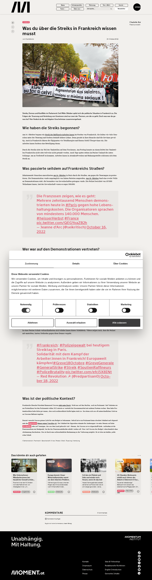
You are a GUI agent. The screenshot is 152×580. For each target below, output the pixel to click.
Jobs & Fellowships (112, 561)
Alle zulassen (119, 322)
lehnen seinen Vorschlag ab (47, 423)
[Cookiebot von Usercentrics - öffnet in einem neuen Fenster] (128, 255)
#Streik (70, 367)
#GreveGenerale (100, 363)
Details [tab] (76, 263)
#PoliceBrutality (51, 372)
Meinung (92, 5)
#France (71, 218)
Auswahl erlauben (76, 322)
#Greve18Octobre (69, 363)
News (63, 5)
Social (121, 5)
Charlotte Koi (135, 22)
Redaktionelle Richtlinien (115, 565)
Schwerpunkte (77, 5)
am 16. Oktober (59, 175)
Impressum (87, 565)
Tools (62, 9)
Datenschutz (87, 569)
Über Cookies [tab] (120, 263)
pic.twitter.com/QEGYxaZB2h (62, 222)
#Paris (71, 205)
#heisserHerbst (50, 218)
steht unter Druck (65, 405)
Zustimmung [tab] (31, 263)
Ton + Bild (106, 5)
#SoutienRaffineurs (94, 367)
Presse (85, 573)
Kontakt (85, 561)
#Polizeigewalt (73, 345)
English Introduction (113, 569)
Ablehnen (33, 322)
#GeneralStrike (50, 367)
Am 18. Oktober (92, 178)
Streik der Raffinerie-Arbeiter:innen (59, 135)
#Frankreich (47, 345)
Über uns (77, 9)
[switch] (59, 310)
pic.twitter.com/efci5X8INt (88, 372)
